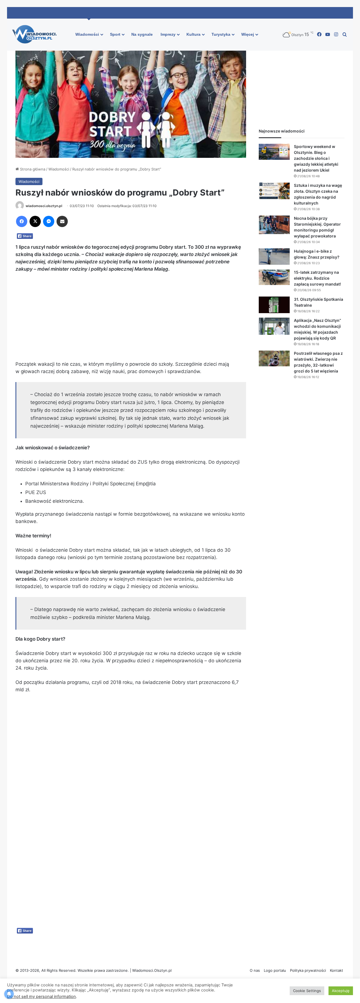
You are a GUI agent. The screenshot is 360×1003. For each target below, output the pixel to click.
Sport (115, 34)
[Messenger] (48, 221)
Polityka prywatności (308, 970)
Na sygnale (142, 34)
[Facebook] (21, 221)
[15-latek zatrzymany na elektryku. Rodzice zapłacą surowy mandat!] (274, 277)
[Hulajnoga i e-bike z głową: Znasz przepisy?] (274, 256)
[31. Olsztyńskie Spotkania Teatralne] (274, 305)
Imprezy (168, 34)
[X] (35, 221)
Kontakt (336, 970)
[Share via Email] (62, 221)
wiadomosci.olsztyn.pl (44, 206)
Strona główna (32, 169)
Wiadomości (87, 34)
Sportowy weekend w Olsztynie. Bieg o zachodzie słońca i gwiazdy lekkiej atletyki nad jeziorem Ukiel (316, 158)
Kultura (193, 34)
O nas (255, 970)
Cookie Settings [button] (307, 990)
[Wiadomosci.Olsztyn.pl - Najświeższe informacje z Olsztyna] (35, 34)
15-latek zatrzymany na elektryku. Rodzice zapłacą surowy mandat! (317, 278)
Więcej (247, 34)
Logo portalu (275, 970)
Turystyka (221, 34)
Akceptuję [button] (341, 990)
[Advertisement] (131, 319)
